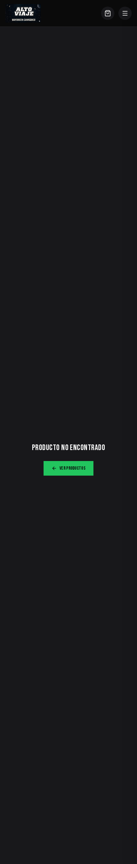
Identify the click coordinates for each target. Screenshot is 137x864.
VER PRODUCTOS (72, 468)
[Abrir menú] (125, 13)
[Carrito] (107, 13)
